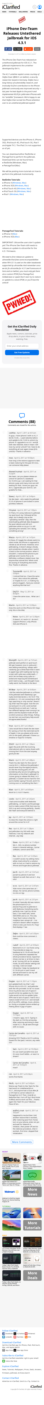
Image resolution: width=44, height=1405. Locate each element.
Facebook (9, 1333)
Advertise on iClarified (10, 1381)
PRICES (32, 12)
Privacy (39, 1389)
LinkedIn (9, 1337)
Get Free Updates (22, 352)
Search (27, 1373)
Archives (21, 1373)
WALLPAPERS (23, 12)
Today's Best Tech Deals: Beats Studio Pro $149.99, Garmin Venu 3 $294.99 (10, 1267)
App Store (9, 1350)
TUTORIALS (12, 12)
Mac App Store (22, 1350)
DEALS (39, 12)
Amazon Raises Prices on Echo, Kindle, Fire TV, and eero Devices (10, 1166)
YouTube (20, 1337)
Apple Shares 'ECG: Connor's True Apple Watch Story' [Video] (32, 1166)
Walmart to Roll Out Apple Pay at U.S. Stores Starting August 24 (11, 1200)
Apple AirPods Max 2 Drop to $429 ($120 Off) (32, 1266)
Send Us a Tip (25, 1381)
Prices (26, 1369)
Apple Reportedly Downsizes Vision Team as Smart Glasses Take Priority (32, 1183)
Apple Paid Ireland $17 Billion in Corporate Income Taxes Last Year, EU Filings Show (11, 1184)
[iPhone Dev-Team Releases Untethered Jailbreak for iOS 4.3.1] (19, 302)
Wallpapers (19, 1369)
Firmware (5, 1373)
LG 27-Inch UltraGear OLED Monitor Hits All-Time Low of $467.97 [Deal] (11, 1250)
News (4, 1369)
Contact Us (35, 1381)
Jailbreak (13, 1373)
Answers (38, 1369)
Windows (17, 182)
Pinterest (31, 1333)
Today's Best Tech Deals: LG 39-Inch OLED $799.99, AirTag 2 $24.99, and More (11, 1283)
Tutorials (10, 1369)
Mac (24, 182)
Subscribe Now (11, 1361)
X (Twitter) (20, 1333)
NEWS (4, 12)
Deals (32, 1369)
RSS (29, 1337)
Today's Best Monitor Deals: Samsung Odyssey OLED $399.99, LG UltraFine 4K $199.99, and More (32, 1251)
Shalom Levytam (31, 54)
